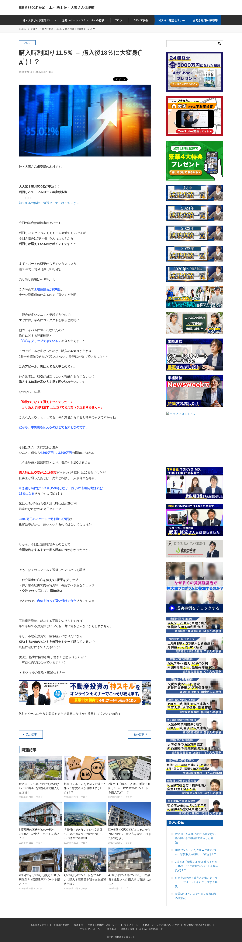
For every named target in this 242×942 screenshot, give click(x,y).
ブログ (33, 29)
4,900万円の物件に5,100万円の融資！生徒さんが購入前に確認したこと (129, 879)
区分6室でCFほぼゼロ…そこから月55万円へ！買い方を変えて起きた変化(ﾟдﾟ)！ (129, 834)
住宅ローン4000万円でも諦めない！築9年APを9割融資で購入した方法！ (39, 788)
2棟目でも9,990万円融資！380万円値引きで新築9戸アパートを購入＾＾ (39, 879)
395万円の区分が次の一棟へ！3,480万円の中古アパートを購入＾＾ (39, 834)
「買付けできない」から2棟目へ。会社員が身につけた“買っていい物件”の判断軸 (84, 834)
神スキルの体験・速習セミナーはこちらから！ (50, 203)
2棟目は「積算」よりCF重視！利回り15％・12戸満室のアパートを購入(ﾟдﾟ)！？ (129, 788)
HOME (22, 29)
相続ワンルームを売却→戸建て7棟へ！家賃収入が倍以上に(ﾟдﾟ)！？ (84, 788)
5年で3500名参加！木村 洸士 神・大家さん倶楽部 (57, 7)
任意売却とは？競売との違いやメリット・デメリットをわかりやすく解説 (196, 882)
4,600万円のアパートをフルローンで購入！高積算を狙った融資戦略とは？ (85, 879)
